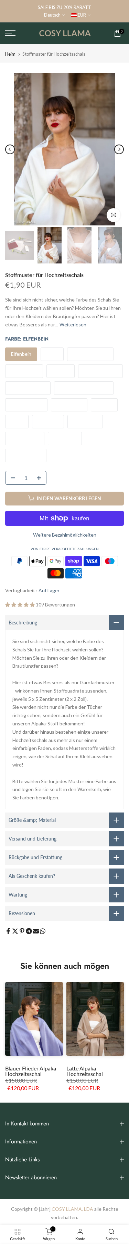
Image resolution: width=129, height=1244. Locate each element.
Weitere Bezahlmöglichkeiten (64, 535)
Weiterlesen (73, 324)
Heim (10, 54)
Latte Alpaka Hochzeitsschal (84, 1071)
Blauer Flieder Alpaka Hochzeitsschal (30, 1071)
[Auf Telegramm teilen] (29, 931)
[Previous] (10, 149)
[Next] (119, 149)
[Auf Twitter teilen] (15, 931)
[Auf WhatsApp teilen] (43, 931)
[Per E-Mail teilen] (36, 931)
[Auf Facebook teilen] (8, 931)
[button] (20, 604)
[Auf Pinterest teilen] (22, 931)
